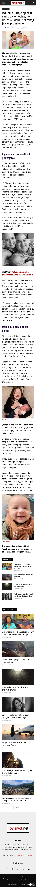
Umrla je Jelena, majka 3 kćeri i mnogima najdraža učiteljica (16, 716)
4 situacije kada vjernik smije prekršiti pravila (15, 688)
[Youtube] (29, 869)
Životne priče (6, 9)
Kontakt (24, 877)
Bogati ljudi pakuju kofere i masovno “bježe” (14, 743)
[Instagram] (13, 869)
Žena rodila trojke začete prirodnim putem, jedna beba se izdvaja (23, 566)
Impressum (17, 877)
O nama (10, 877)
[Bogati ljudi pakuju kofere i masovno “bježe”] (18, 732)
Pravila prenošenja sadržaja (11, 879)
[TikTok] (18, 869)
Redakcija (8, 28)
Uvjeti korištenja (18, 881)
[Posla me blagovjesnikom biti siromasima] (7, 577)
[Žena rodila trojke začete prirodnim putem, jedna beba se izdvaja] (7, 566)
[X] (23, 869)
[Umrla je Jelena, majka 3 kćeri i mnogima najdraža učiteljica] (7, 596)
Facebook (7, 267)
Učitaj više (17, 808)
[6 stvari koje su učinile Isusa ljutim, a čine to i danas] (18, 760)
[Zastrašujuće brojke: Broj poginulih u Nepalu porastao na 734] (18, 788)
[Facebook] (7, 869)
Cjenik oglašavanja (26, 879)
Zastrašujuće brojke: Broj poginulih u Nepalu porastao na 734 (17, 799)
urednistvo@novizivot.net (24, 855)
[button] (3, 2)
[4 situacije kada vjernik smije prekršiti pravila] (7, 586)
